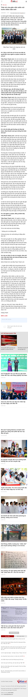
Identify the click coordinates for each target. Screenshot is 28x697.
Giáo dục (5, 4)
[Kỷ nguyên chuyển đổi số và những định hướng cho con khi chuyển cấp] (14, 448)
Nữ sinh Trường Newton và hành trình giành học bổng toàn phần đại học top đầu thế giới (13, 431)
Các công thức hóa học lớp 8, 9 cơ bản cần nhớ (11, 656)
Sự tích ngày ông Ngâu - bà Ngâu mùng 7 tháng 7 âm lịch (13, 652)
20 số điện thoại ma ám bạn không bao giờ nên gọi (12, 659)
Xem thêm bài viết (14, 632)
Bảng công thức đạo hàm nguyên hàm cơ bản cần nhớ (13, 638)
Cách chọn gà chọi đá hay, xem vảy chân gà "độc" (12, 662)
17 (9, 643)
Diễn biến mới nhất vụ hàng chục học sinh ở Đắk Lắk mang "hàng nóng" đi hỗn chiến (14, 599)
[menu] (1, 1)
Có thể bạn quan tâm (8, 333)
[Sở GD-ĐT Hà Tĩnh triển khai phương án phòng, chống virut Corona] (14, 505)
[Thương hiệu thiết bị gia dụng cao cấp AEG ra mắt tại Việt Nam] (9, 340)
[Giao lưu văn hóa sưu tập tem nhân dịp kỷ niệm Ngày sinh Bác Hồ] (14, 391)
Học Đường (4, 435)
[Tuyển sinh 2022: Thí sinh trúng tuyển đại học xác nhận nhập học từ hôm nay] (14, 477)
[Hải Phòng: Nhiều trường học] (14, 533)
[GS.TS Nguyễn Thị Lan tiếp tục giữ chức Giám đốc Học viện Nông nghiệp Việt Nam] (14, 362)
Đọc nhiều (7, 636)
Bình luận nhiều (20, 636)
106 (24, 656)
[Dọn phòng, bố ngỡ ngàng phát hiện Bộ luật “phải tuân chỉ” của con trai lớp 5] (14, 560)
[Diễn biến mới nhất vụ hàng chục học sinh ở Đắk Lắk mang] (14, 586)
